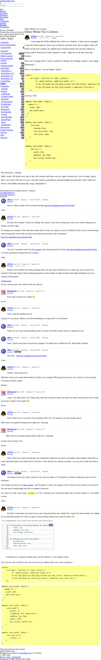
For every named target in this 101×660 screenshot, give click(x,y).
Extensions (4, 86)
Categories (4, 42)
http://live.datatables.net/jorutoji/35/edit (31, 356)
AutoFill (4, 89)
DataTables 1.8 (7, 78)
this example (28, 485)
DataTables (4, 68)
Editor (3, 84)
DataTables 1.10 (7, 73)
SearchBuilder (6, 117)
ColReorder (5, 94)
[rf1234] (27, 37)
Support (3, 23)
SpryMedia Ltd (26, 653)
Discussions (4, 27)
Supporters (17, 657)
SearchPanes (6, 120)
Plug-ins (3, 132)
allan (9, 200)
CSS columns (36, 249)
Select (3, 122)
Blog (2, 19)
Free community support (6, 59)
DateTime (5, 99)
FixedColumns (6, 102)
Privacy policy (5, 657)
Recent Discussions (8, 45)
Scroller (4, 114)
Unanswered (5, 47)
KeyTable (5, 107)
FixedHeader (6, 104)
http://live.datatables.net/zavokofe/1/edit (16, 237)
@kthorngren (6, 281)
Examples (4, 13)
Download (4, 17)
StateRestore (6, 125)
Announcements (6, 66)
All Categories (6, 53)
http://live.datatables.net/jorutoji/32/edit (59, 205)
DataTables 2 (6, 71)
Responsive (5, 109)
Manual (3, 11)
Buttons (4, 91)
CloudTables (5, 81)
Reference (4, 15)
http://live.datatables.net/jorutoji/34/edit (82, 249)
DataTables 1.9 (7, 76)
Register (10, 38)
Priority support (6, 56)
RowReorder (6, 112)
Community (4, 21)
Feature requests (6, 130)
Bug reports (5, 127)
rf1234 (33, 36)
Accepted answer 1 (7, 193)
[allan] (3, 201)
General (3, 63)
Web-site (3, 138)
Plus (1, 9)
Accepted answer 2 (7, 195)
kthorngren (11, 291)
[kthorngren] (3, 292)
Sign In (3, 38)
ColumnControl (7, 96)
